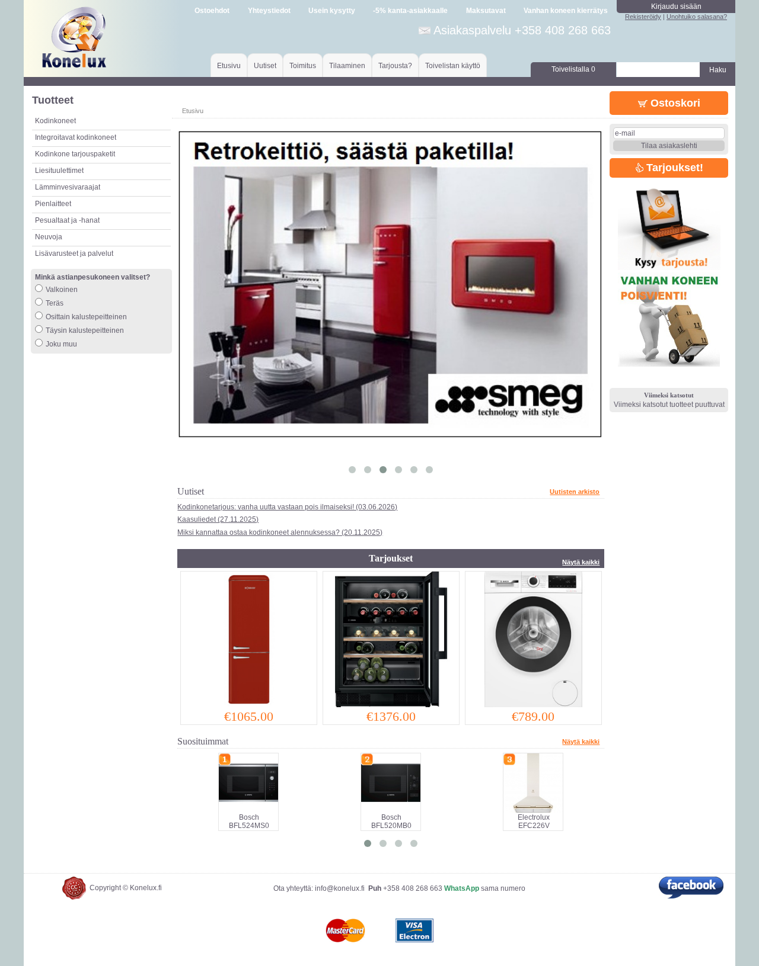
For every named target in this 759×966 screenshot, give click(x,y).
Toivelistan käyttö (452, 66)
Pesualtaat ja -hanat (67, 220)
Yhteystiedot (269, 11)
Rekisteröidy (643, 16)
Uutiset (265, 66)
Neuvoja (48, 237)
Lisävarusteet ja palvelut (74, 253)
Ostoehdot (211, 11)
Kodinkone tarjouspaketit (75, 154)
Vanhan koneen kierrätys (566, 11)
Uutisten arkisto (574, 491)
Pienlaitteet (53, 204)
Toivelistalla (573, 69)
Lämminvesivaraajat (67, 187)
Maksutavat (486, 11)
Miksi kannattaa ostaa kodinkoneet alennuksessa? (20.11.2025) (279, 532)
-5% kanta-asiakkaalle (410, 11)
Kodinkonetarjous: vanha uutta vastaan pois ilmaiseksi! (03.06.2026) (287, 507)
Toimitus (302, 66)
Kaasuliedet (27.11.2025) (218, 519)
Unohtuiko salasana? (696, 16)
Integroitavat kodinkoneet (75, 137)
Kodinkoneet (55, 121)
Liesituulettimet (59, 170)
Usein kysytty (331, 11)
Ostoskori (674, 103)
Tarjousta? (395, 66)
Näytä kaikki (580, 562)
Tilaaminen (347, 66)
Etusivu (229, 66)
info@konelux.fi (340, 888)
